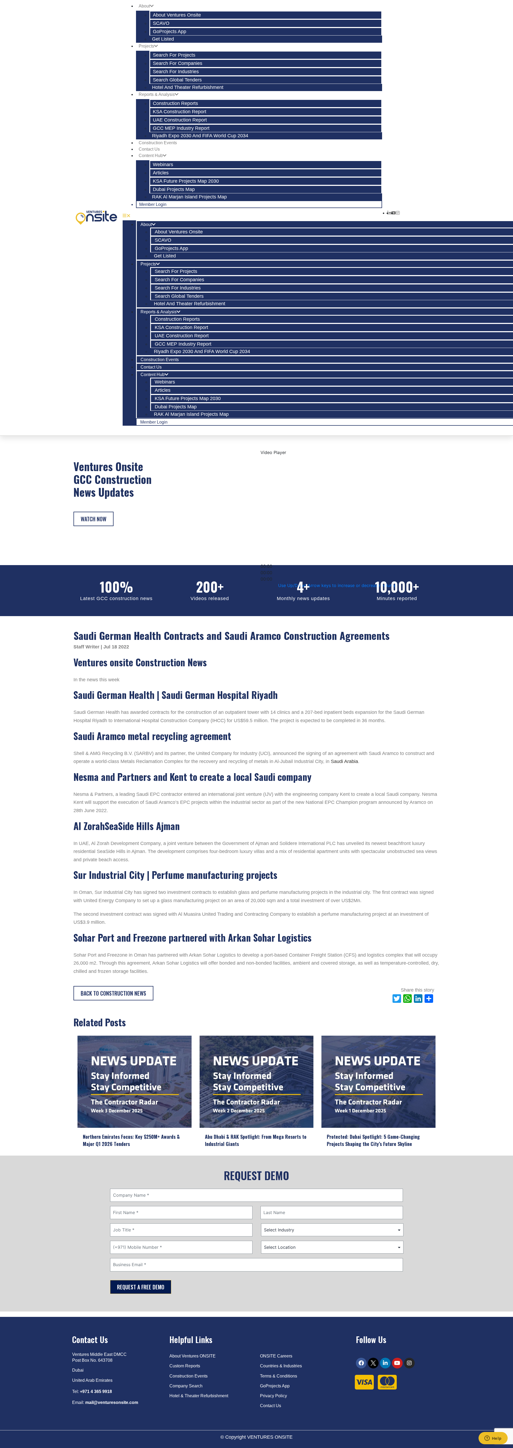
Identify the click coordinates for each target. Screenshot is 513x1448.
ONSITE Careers (276, 1356)
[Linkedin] (385, 1363)
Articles (161, 172)
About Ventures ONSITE (192, 1356)
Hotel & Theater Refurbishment (198, 1396)
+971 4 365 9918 (96, 1391)
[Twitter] (373, 1363)
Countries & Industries (281, 1366)
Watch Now (93, 519)
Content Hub (151, 155)
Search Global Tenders (177, 80)
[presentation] (81, 1082)
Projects (146, 46)
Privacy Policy (274, 1396)
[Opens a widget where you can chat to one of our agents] (493, 1438)
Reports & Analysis (157, 94)
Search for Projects (174, 55)
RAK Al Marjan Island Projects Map (189, 196)
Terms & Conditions (278, 1376)
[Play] (269, 558)
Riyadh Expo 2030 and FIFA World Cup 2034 (200, 135)
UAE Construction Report (180, 120)
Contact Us (149, 149)
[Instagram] (409, 1363)
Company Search (186, 1386)
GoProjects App (169, 31)
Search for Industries (176, 71)
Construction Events (158, 142)
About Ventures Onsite (177, 15)
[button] (252, 215)
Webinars (163, 164)
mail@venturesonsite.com (111, 1402)
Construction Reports (175, 103)
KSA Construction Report (179, 111)
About (144, 6)
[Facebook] (361, 1363)
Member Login (152, 204)
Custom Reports (184, 1366)
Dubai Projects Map (174, 189)
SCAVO (161, 23)
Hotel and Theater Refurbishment (187, 87)
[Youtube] (397, 1363)
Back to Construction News (113, 993)
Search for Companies (177, 63)
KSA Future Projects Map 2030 (186, 181)
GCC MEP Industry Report (181, 128)
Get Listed (163, 39)
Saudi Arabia (344, 761)
